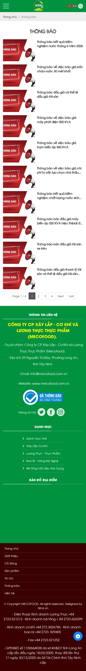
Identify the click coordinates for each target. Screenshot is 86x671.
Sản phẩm (12, 571)
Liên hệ (9, 593)
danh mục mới (36, 438)
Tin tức (9, 578)
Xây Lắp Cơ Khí (36, 446)
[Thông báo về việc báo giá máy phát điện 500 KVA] (19, 126)
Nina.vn (43, 608)
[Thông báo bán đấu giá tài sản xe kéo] (19, 253)
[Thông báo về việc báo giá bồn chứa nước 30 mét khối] (19, 75)
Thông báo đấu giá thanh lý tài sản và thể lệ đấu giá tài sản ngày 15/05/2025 (59, 271)
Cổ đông (11, 563)
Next (61, 296)
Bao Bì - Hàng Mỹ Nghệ (42, 461)
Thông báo (12, 585)
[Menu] (6, 6)
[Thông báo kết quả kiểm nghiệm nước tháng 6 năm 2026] (19, 50)
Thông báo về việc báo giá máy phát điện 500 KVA (56, 119)
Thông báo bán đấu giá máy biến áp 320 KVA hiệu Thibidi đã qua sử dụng (59, 220)
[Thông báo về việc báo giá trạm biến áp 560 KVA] (19, 151)
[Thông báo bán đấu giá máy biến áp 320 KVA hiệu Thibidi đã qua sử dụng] (19, 227)
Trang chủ (11, 548)
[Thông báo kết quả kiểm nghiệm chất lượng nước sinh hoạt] (19, 202)
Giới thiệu (11, 556)
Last (71, 296)
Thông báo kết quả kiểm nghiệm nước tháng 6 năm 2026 (60, 43)
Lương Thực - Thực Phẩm (43, 453)
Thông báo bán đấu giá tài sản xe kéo (59, 246)
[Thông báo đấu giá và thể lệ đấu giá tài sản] (19, 101)
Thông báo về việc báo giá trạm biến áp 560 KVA (56, 144)
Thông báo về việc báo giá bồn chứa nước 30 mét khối (60, 68)
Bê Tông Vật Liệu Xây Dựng (45, 468)
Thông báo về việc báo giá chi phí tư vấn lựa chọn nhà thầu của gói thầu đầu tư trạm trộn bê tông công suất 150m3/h (59, 170)
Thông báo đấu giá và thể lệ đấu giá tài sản (57, 94)
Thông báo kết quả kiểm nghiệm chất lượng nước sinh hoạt (58, 195)
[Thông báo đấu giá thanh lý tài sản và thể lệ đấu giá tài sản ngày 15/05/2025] (19, 278)
